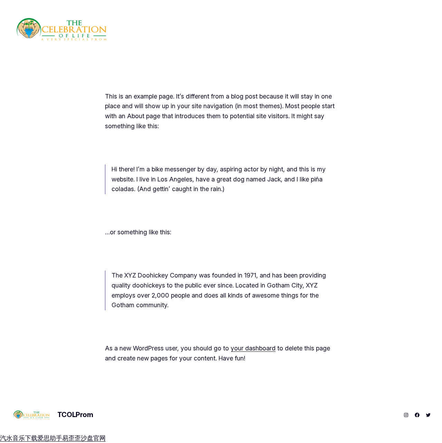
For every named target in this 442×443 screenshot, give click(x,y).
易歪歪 (71, 438)
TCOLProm (75, 415)
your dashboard (253, 348)
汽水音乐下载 (18, 438)
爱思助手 (49, 438)
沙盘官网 (93, 438)
